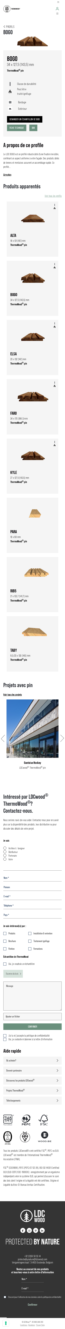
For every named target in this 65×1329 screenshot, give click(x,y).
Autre (10, 859)
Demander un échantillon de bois (25, 119)
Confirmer (32, 1026)
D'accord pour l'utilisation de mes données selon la (34, 1297)
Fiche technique (17, 127)
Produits (11, 933)
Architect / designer (16, 848)
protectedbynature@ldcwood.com (32, 1259)
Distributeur (13, 852)
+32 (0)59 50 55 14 (32, 1256)
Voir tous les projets (12, 694)
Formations (38, 948)
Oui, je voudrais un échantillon (21, 964)
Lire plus (7, 174)
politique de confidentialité (52, 1297)
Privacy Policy (40, 1325)
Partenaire (12, 855)
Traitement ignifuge (42, 941)
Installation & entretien (43, 933)
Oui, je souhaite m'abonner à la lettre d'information (30, 1039)
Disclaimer (31, 1325)
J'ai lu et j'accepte (29, 1035)
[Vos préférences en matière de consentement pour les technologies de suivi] (6, 1323)
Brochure (12, 941)
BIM (33, 127)
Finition (11, 948)
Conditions (23, 1325)
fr (58, 2)
